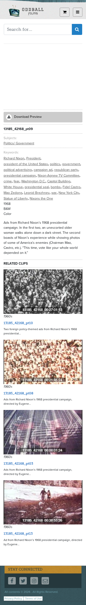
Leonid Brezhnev (37, 193)
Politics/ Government (19, 143)
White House (14, 187)
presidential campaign (20, 176)
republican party (66, 170)
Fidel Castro (72, 187)
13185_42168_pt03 (18, 464)
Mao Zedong (13, 193)
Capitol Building (59, 181)
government (71, 164)
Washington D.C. (33, 181)
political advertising (18, 170)
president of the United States (26, 164)
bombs (56, 187)
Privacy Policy (13, 598)
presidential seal (37, 187)
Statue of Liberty (16, 198)
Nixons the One (41, 198)
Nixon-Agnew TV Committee (59, 176)
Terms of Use (33, 598)
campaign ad (43, 170)
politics (55, 164)
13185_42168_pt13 (18, 534)
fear (17, 181)
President (33, 158)
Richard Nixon (14, 158)
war (54, 193)
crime (8, 181)
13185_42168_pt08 (18, 393)
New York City (69, 193)
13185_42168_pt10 (18, 323)
